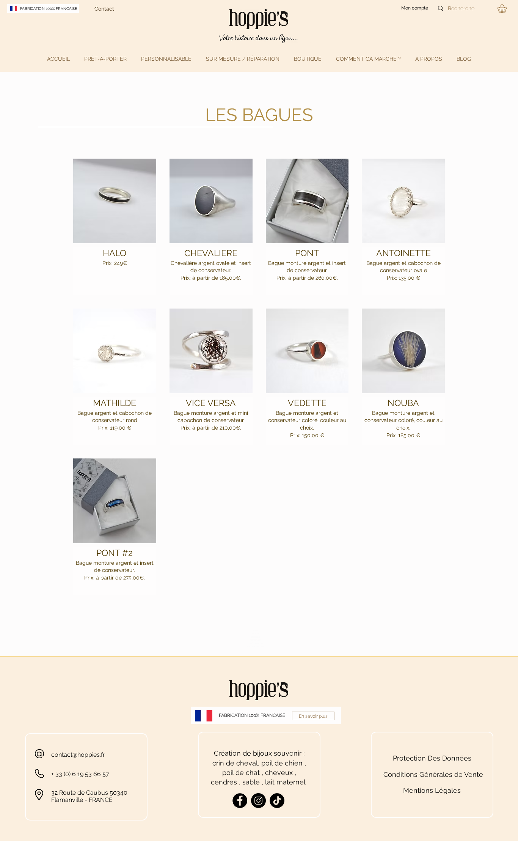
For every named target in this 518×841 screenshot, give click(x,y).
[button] (105, 59)
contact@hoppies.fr (78, 754)
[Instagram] (258, 800)
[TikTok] (277, 800)
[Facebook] (239, 800)
